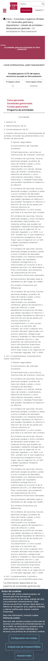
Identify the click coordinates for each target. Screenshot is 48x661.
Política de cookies (11, 618)
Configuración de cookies (24, 638)
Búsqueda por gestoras (18, 28)
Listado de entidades (31, 25)
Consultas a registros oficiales (29, 19)
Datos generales (15, 100)
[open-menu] (5, 10)
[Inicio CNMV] (13, 6)
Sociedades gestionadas (19, 103)
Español (39, 10)
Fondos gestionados (17, 106)
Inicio (9, 19)
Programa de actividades (20, 110)
